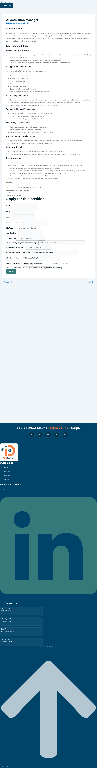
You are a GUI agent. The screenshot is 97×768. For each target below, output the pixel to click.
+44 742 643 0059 (6, 642)
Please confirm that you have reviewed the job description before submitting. (35, 268)
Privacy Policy (4, 651)
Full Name (10, 206)
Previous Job (7, 282)
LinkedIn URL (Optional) (14, 223)
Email (8, 211)
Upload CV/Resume (13, 263)
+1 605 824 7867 (6, 621)
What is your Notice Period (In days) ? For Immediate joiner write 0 (30, 252)
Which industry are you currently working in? (22, 243)
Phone (9, 217)
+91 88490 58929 (6, 611)
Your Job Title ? (12, 233)
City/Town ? (10, 228)
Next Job (91, 282)
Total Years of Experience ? (16, 247)
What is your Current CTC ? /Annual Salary (22, 258)
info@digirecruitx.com (7, 631)
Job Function (11, 238)
